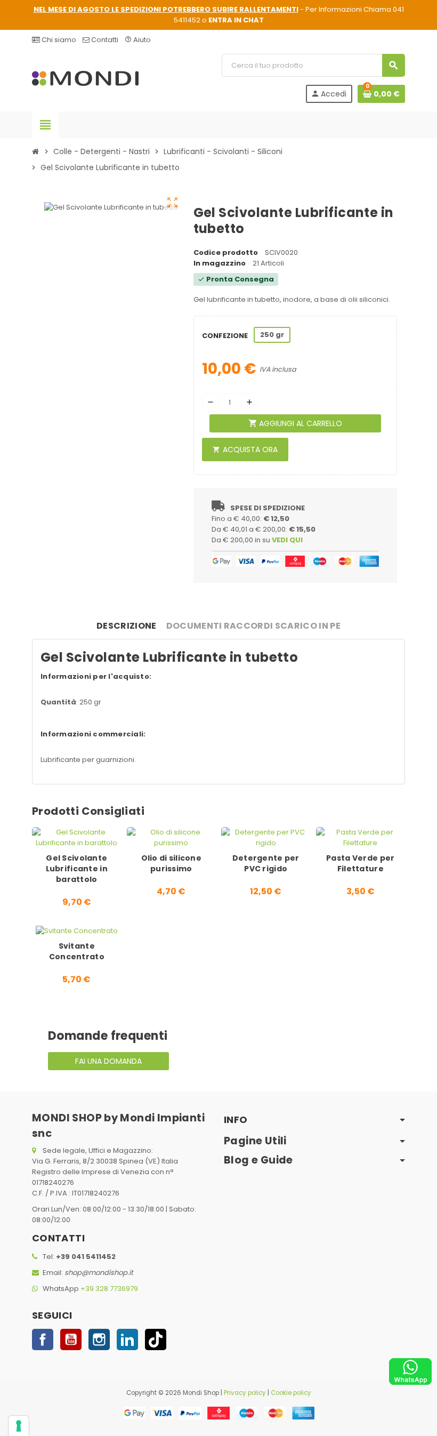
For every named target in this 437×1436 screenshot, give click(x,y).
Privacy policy (245, 1393)
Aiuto (138, 40)
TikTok (155, 1339)
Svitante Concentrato (76, 951)
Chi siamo (58, 40)
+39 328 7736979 (109, 1288)
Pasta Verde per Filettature (360, 863)
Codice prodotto (225, 252)
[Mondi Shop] (85, 78)
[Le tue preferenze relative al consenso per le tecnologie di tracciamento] (19, 1426)
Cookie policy (291, 1393)
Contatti (104, 40)
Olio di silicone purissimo (171, 863)
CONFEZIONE (224, 336)
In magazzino (219, 263)
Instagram (99, 1339)
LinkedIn (127, 1339)
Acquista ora (245, 449)
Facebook (42, 1339)
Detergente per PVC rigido (266, 863)
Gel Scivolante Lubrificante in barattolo (77, 869)
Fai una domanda (108, 1061)
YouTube (71, 1339)
